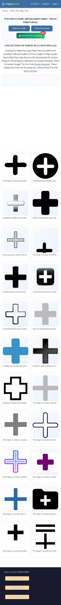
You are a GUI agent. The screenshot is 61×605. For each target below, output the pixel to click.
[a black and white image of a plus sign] (15, 166)
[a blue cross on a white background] (45, 425)
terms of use (30, 71)
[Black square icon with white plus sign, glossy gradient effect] (45, 277)
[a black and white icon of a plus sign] (45, 499)
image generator (42, 64)
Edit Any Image (19, 28)
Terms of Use (17, 578)
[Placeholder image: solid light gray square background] (45, 314)
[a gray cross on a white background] (45, 388)
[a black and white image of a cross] (15, 539)
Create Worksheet (41, 28)
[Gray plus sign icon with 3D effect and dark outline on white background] (15, 240)
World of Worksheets (17, 597)
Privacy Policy (17, 587)
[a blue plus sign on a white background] (15, 499)
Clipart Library (10, 572)
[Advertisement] (30, 119)
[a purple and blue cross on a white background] (15, 462)
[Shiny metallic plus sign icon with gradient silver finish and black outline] (15, 203)
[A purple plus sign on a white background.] (45, 462)
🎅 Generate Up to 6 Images (32, 35)
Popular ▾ (46, 4)
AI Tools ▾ (35, 4)
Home (5, 11)
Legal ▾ (55, 4)
